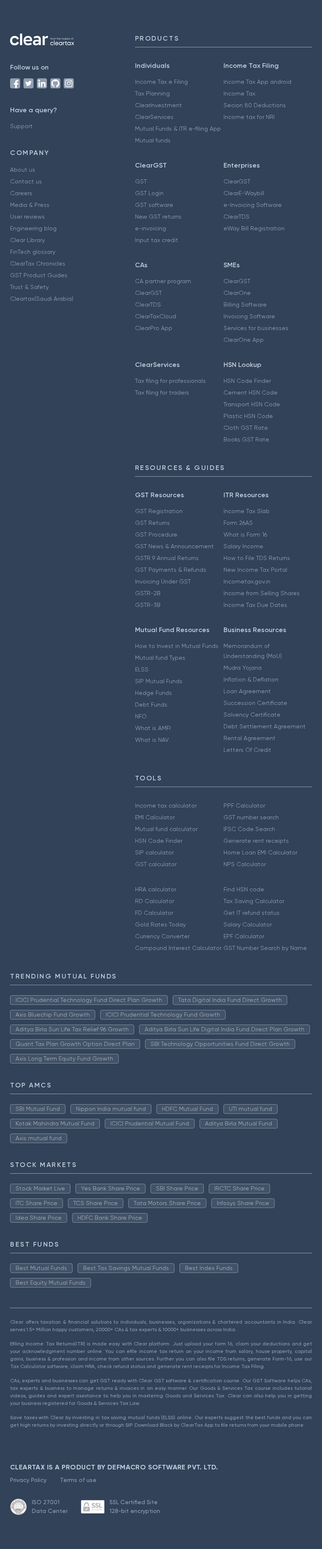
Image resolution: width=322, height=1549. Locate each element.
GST (141, 181)
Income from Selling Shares (261, 593)
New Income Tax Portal (255, 569)
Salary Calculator (247, 924)
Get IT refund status (251, 912)
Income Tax (239, 93)
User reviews (27, 216)
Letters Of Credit (247, 749)
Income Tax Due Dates (255, 605)
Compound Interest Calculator (178, 948)
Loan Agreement (247, 691)
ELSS (141, 669)
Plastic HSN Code (248, 416)
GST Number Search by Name (265, 948)
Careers (21, 193)
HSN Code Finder (247, 380)
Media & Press (29, 204)
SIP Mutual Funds (158, 681)
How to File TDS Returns (256, 558)
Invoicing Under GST (163, 581)
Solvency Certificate (251, 714)
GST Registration (159, 511)
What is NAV (152, 739)
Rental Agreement (249, 738)
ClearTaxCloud (155, 316)
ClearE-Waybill (243, 193)
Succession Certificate (255, 703)
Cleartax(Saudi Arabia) (41, 298)
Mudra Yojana (242, 667)
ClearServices (154, 117)
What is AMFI (153, 728)
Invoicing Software (249, 316)
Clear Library (27, 240)
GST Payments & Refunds (170, 569)
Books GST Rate (246, 439)
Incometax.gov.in (246, 581)
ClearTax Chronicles (37, 263)
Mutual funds (153, 140)
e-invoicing (150, 228)
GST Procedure (156, 534)
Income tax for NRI (249, 117)
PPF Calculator (244, 805)
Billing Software (245, 304)
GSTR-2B (148, 593)
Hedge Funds (153, 692)
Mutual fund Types (160, 657)
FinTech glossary (32, 251)
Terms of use (78, 1480)
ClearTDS (236, 216)
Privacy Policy (28, 1480)
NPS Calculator (244, 864)
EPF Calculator (243, 936)
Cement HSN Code (250, 392)
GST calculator (156, 864)
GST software (154, 204)
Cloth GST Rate (245, 427)
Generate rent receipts (256, 840)
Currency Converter (162, 936)
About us (22, 169)
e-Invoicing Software (252, 204)
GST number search (251, 817)
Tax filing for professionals (170, 380)
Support (21, 126)
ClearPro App (153, 328)
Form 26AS (238, 522)
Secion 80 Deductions (254, 105)
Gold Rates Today (160, 924)
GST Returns (152, 522)
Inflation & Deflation (250, 679)
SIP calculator (154, 852)
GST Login (149, 193)
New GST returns (158, 216)
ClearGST (236, 181)
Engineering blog (33, 228)
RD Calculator (154, 901)
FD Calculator (154, 912)
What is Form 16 (245, 534)
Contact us (26, 181)
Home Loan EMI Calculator (260, 852)
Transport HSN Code (251, 404)
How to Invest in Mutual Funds (176, 646)
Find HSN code (243, 889)
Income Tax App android (257, 81)
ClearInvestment (158, 105)
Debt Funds (151, 704)
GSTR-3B (148, 605)
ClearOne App (243, 339)
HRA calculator (155, 889)
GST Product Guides (39, 275)
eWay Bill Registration (254, 228)
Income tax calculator (166, 805)
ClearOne (237, 292)
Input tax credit (156, 240)
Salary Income (243, 546)
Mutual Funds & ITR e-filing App (178, 128)
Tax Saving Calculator (253, 901)
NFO (141, 716)
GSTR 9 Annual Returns (167, 558)
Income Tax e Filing (161, 81)
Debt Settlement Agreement (264, 726)
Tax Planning (152, 93)
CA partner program (163, 281)
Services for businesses (255, 328)
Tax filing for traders (162, 392)
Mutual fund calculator (166, 829)
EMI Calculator (155, 817)
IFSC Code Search (249, 829)
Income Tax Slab (246, 511)
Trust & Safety (29, 287)
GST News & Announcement (174, 546)
